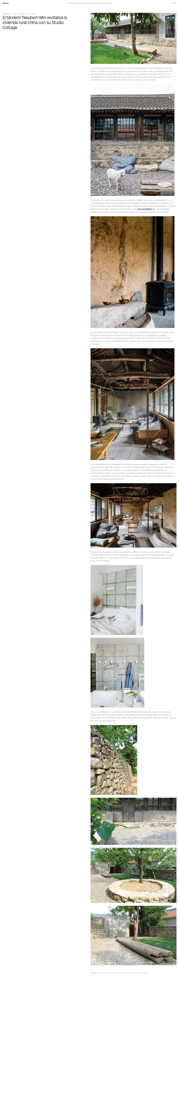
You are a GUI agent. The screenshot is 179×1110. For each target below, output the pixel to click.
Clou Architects (144, 208)
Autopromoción (93, 3)
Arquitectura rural (104, 973)
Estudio (84, 3)
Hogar (125, 973)
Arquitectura (7, 14)
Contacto (108, 3)
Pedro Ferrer (31, 14)
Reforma (145, 973)
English (174, 3)
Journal (102, 3)
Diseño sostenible (116, 973)
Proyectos (70, 3)
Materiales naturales (134, 973)
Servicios (78, 3)
